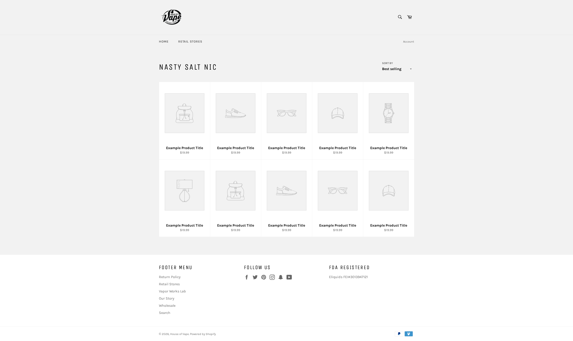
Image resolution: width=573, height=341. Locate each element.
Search (164, 313)
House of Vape (179, 334)
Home (163, 41)
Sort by (387, 63)
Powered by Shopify (203, 334)
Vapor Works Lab (172, 291)
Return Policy (170, 277)
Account (408, 41)
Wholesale (167, 305)
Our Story (166, 298)
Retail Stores (190, 41)
